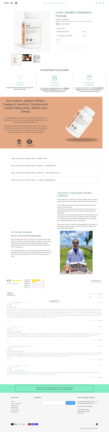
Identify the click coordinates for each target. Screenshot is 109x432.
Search (13, 401)
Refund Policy (14, 405)
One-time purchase (64, 31)
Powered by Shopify (94, 428)
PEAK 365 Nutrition (86, 428)
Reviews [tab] (9, 293)
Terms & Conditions (16, 403)
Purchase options (60, 28)
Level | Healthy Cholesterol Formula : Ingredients (33, 165)
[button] (99, 320)
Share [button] (10, 320)
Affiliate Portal (14, 407)
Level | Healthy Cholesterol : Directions (29, 158)
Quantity (58, 39)
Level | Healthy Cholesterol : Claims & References (33, 180)
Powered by (96, 293)
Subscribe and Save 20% (65, 35)
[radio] (57, 31)
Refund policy (14, 412)
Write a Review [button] (97, 281)
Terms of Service (15, 409)
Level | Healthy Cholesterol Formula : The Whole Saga (35, 173)
